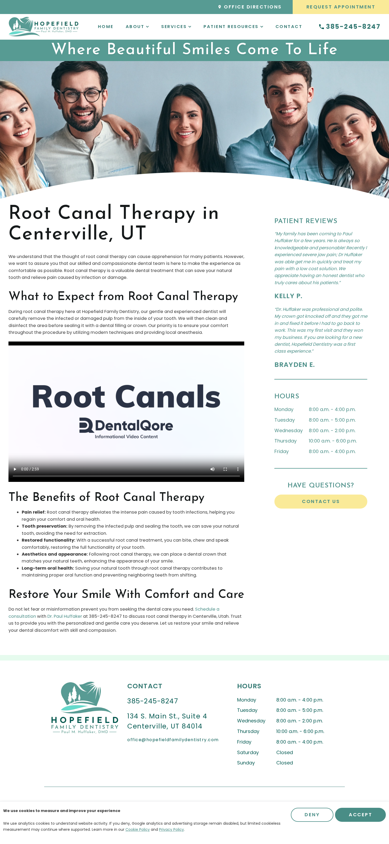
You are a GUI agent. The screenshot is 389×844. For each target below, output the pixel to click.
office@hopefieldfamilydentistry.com (173, 740)
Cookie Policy (137, 829)
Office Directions (253, 6)
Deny (312, 814)
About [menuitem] (135, 27)
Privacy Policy (171, 829)
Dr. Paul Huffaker (64, 616)
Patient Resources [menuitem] (231, 27)
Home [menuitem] (106, 27)
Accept (360, 814)
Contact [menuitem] (288, 27)
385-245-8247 (353, 27)
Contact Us (321, 501)
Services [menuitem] (174, 27)
